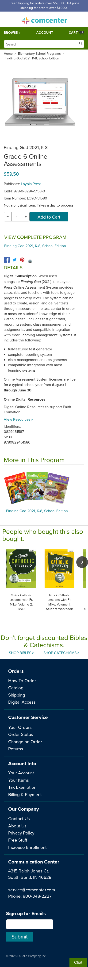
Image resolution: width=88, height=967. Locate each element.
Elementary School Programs (39, 53)
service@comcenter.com (31, 889)
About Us (17, 825)
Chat (78, 962)
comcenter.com (44, 19)
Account (44, 32)
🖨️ (30, 260)
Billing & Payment (25, 794)
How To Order (22, 680)
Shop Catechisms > (61, 652)
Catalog (15, 687)
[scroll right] (82, 562)
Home (8, 53)
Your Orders (20, 727)
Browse (11, 32)
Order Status (20, 734)
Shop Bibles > (21, 652)
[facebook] (7, 260)
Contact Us (19, 818)
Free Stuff (17, 840)
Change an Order (25, 741)
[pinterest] (22, 260)
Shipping (16, 695)
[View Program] (44, 488)
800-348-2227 (37, 896)
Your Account (21, 772)
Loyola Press (31, 183)
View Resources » (18, 419)
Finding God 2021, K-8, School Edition (32, 58)
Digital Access (22, 702)
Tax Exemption (22, 787)
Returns (15, 748)
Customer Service (28, 717)
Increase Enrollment (27, 847)
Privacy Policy (21, 833)
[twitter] (14, 260)
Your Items (18, 780)
